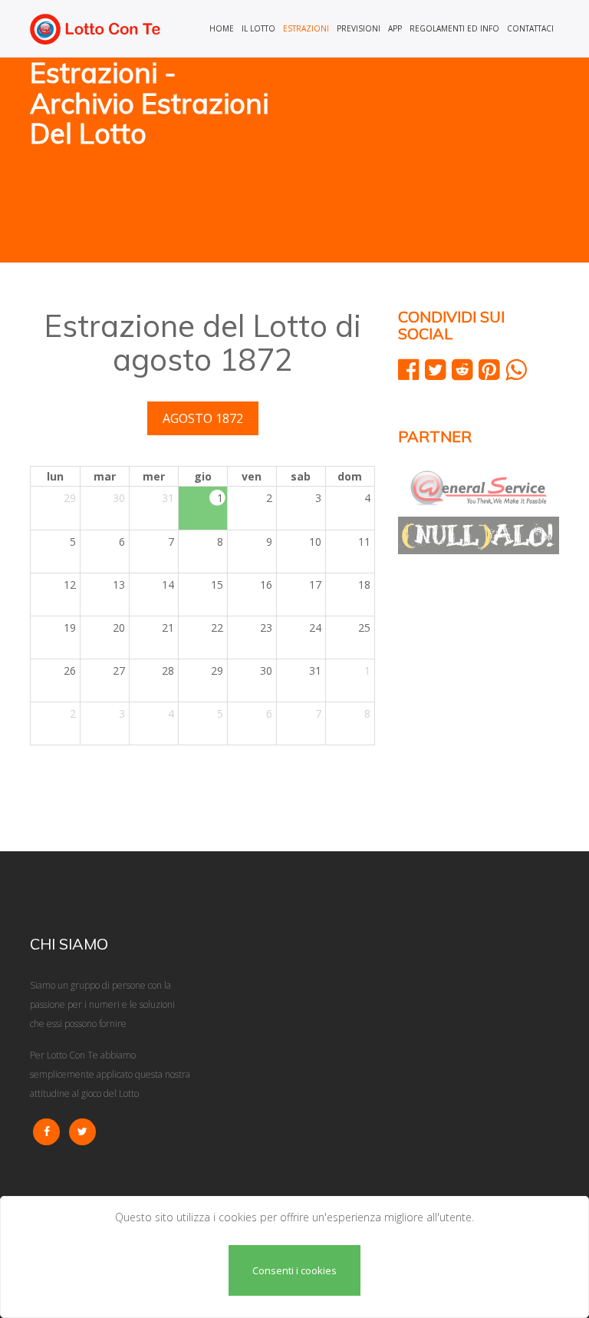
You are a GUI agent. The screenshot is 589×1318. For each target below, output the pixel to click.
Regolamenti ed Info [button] (454, 28)
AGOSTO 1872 (203, 418)
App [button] (395, 28)
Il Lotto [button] (258, 28)
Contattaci (530, 28)
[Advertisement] (432, 161)
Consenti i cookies (294, 1270)
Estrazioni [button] (306, 28)
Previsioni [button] (358, 28)
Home (221, 28)
